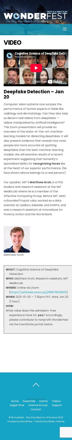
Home (15, 401)
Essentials (29, 401)
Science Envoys (38, 405)
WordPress (26, 421)
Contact (36, 409)
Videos (56, 401)
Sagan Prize (17, 405)
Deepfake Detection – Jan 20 (34, 94)
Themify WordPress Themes (49, 421)
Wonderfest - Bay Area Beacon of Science (34, 417)
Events (43, 401)
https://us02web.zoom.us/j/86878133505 (38, 292)
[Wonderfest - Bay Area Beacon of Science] (36, 22)
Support (57, 405)
